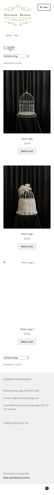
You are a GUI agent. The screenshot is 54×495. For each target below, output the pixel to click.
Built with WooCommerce (16, 477)
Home (8, 35)
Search (27, 490)
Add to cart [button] (27, 151)
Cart (41, 487)
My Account (9, 490)
